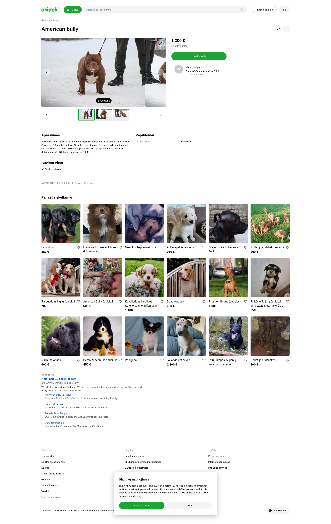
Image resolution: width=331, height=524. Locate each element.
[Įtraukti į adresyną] (78, 247)
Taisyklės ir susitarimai (53, 510)
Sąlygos (72, 510)
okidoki (50, 9)
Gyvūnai (45, 479)
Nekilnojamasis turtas (53, 461)
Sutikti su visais (141, 505)
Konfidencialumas (89, 510)
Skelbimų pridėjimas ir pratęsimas (143, 461)
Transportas (47, 456)
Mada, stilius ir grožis (52, 473)
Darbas (45, 467)
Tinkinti (189, 505)
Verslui (45, 491)
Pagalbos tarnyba (217, 467)
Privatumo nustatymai (113, 510)
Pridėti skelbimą (216, 456)
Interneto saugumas (219, 461)
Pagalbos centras (134, 456)
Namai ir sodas (49, 485)
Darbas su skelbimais (136, 467)
